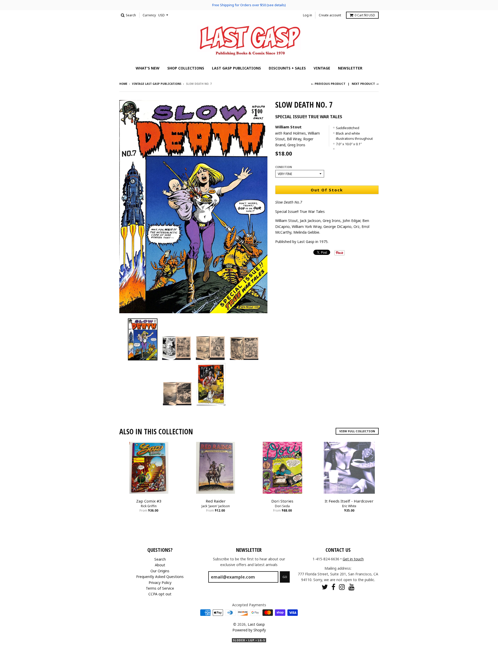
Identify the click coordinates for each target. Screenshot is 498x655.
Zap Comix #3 (149, 501)
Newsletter (350, 68)
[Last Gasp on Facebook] (333, 587)
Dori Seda (282, 506)
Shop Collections (185, 68)
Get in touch (353, 558)
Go (284, 577)
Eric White (349, 506)
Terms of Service (160, 588)
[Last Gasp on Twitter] (325, 587)
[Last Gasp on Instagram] (342, 587)
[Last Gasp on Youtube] (352, 587)
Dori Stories (282, 501)
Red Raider (216, 501)
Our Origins (159, 570)
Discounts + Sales (287, 68)
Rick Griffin (149, 506)
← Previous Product (328, 84)
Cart (365, 15)
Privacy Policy (160, 582)
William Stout (288, 126)
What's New (148, 68)
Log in (307, 15)
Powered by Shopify (249, 630)
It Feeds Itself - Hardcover (349, 501)
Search (160, 559)
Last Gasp (256, 624)
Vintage (322, 68)
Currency (149, 15)
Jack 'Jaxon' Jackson (216, 506)
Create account (330, 15)
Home (123, 84)
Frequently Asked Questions (160, 576)
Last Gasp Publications (236, 68)
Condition (283, 167)
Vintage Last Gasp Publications (156, 84)
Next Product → (365, 84)
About (160, 564)
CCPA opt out (159, 593)
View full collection (357, 431)
